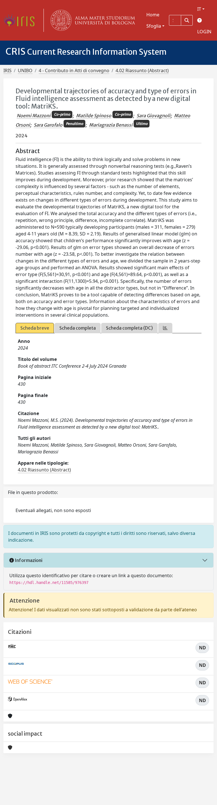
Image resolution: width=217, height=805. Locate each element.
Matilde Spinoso (93, 115)
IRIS (7, 70)
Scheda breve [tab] (34, 328)
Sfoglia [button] (153, 26)
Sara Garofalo (48, 125)
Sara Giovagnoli (153, 115)
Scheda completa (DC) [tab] (129, 328)
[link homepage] (21, 20)
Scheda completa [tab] (77, 328)
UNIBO (25, 70)
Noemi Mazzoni (34, 115)
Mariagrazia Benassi (111, 125)
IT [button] (199, 9)
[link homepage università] (92, 20)
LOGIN (204, 31)
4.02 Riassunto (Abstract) (142, 70)
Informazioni (28, 560)
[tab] (165, 328)
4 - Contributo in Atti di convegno (74, 70)
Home (152, 15)
